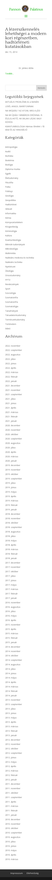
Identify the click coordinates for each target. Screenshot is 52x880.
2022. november (12, 345)
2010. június (10, 846)
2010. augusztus (12, 837)
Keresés (41, 88)
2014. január (11, 695)
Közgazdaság (11, 226)
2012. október (11, 748)
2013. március (11, 726)
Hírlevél (8, 209)
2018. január (11, 558)
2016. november (12, 602)
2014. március (11, 686)
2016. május (11, 615)
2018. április (10, 544)
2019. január (11, 509)
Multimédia (10, 253)
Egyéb (8, 173)
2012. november (12, 744)
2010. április (10, 854)
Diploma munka (12, 169)
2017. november (12, 567)
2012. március (11, 770)
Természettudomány (15, 319)
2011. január (11, 815)
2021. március (11, 412)
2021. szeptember (13, 394)
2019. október (11, 474)
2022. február (11, 376)
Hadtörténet (11, 204)
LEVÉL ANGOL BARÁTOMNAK (19, 106)
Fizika (7, 186)
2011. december (12, 784)
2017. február (11, 593)
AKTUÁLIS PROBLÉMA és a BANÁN (22, 101)
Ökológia (9, 271)
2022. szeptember (13, 350)
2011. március (11, 806)
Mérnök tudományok (15, 244)
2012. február (11, 775)
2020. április (10, 452)
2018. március (11, 549)
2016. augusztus (12, 607)
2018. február (11, 553)
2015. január (11, 642)
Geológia (9, 195)
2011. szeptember (13, 797)
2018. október (11, 522)
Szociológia (10, 293)
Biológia (9, 164)
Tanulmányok (11, 310)
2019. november (12, 469)
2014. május (11, 677)
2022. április (10, 368)
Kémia (8, 217)
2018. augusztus (12, 531)
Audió (8, 151)
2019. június (10, 487)
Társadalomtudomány (15, 315)
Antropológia (11, 147)
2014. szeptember (13, 660)
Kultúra (8, 235)
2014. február (11, 691)
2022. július (10, 359)
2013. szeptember (13, 704)
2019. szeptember (13, 478)
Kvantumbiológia (13, 240)
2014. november (12, 651)
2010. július (10, 841)
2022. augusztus (12, 354)
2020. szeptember (13, 438)
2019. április (10, 496)
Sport (7, 288)
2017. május (11, 584)
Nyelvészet (10, 266)
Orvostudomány (12, 275)
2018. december (12, 514)
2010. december (12, 819)
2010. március (11, 859)
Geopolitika (10, 200)
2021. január (11, 421)
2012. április (10, 766)
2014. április (10, 682)
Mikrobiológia (11, 248)
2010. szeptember (13, 832)
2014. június (10, 673)
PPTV (7, 279)
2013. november (12, 699)
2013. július (10, 708)
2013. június (10, 713)
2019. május (11, 491)
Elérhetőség (33, 873)
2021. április (10, 407)
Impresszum (16, 873)
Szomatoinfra (11, 297)
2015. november (12, 624)
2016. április (10, 620)
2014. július (10, 669)
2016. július (10, 611)
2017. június (10, 580)
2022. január (11, 381)
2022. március (11, 372)
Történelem (10, 324)
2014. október (11, 655)
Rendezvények (12, 284)
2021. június (10, 403)
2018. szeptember (13, 527)
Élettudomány (11, 178)
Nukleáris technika (13, 262)
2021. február (11, 416)
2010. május (11, 850)
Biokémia (9, 160)
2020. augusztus (12, 443)
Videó (7, 328)
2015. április (10, 629)
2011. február (11, 810)
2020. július (10, 447)
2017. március (11, 589)
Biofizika (9, 156)
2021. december (12, 385)
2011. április (10, 801)
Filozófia (9, 182)
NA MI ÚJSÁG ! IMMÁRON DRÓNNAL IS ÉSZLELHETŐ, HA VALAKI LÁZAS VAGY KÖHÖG (23, 118)
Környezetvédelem (14, 222)
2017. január (11, 598)
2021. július (10, 398)
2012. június (10, 757)
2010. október (11, 828)
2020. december (12, 425)
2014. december (12, 646)
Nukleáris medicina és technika (19, 257)
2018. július (10, 536)
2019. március (11, 500)
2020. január (11, 460)
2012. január (11, 779)
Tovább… (9, 73)
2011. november (12, 788)
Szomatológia (11, 306)
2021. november (12, 390)
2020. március (11, 456)
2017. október (11, 571)
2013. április (10, 722)
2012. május (11, 762)
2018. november (12, 518)
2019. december (12, 465)
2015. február (11, 637)
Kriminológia (11, 231)
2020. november (12, 430)
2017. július (10, 576)
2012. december (12, 739)
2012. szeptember (13, 753)
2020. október (11, 434)
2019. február (11, 505)
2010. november (12, 824)
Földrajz (9, 191)
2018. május (11, 540)
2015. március (11, 633)
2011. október (11, 792)
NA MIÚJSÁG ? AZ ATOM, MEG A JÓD (22, 110)
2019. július (10, 483)
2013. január (11, 735)
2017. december (12, 562)
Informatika (10, 213)
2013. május (11, 717)
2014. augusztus (12, 664)
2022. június (10, 363)
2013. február (11, 731)
